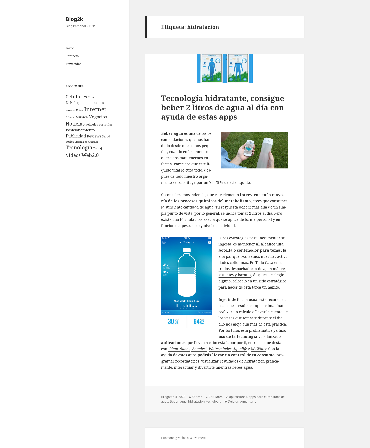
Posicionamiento (80, 129)
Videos (73, 155)
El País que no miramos (85, 102)
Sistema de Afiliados (86, 141)
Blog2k (74, 19)
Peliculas (92, 124)
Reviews (94, 136)
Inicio (70, 48)
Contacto (72, 56)
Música (81, 117)
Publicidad (76, 136)
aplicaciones (238, 397)
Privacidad (74, 64)
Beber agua (178, 401)
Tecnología (79, 147)
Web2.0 (90, 155)
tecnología (213, 401)
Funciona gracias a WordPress (183, 438)
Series (70, 141)
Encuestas (70, 110)
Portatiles (105, 124)
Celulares (76, 96)
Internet (95, 109)
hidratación (196, 401)
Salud (106, 136)
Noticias (75, 123)
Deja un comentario (242, 401)
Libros (70, 117)
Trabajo (98, 148)
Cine (91, 97)
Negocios (98, 117)
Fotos (79, 110)
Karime (197, 397)
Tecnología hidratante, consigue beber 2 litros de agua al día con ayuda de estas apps (222, 107)
